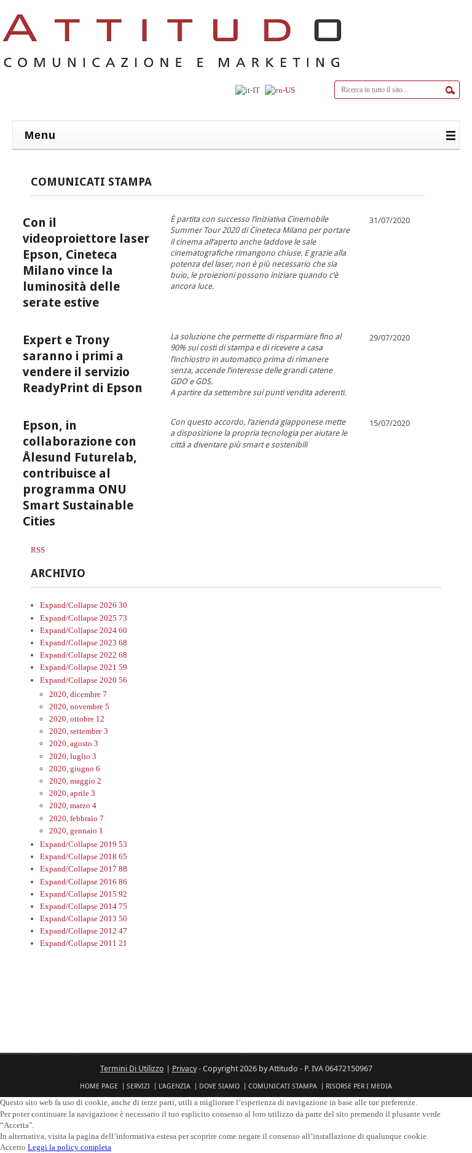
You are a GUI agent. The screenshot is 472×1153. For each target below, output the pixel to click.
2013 (113, 918)
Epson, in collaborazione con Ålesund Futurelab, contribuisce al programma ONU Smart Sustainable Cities (80, 473)
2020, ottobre (76, 718)
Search (450, 90)
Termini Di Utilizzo (132, 1068)
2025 (113, 618)
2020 (113, 680)
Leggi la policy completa (69, 1147)
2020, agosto (73, 743)
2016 (113, 881)
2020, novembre (79, 706)
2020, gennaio (76, 830)
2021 (113, 667)
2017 (113, 868)
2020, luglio (72, 756)
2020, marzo (72, 805)
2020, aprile (72, 793)
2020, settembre (78, 731)
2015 (113, 894)
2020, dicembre (78, 694)
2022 (113, 654)
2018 (113, 856)
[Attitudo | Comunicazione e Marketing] (172, 69)
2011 (113, 943)
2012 (113, 930)
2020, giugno (74, 768)
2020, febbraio (76, 818)
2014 (113, 906)
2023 (113, 642)
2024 (113, 630)
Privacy (184, 1068)
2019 (113, 844)
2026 (113, 605)
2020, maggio (75, 780)
